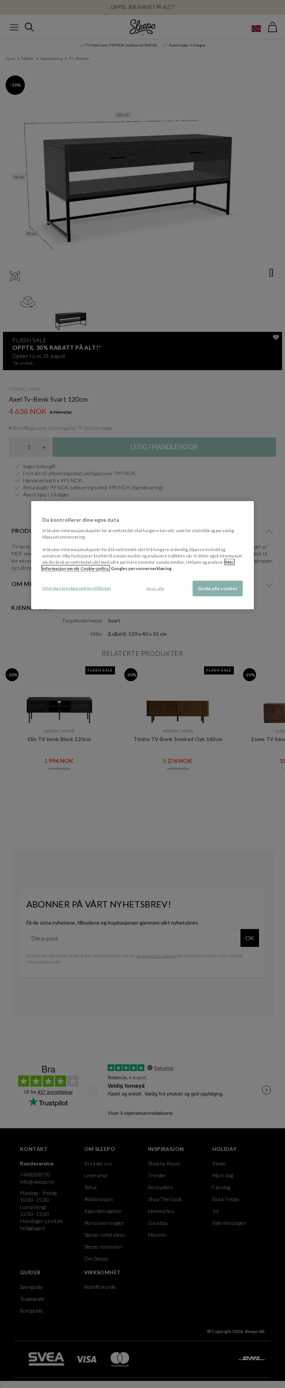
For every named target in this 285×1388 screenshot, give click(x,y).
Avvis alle (155, 588)
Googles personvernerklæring (141, 568)
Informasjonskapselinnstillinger (77, 588)
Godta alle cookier (218, 588)
